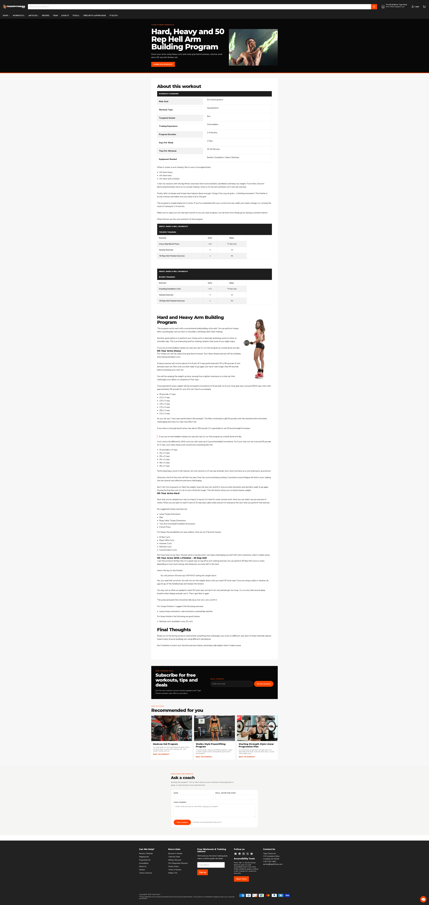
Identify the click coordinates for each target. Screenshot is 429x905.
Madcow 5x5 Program (165, 744)
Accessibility (144, 863)
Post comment (182, 822)
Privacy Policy (173, 866)
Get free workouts (264, 684)
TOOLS (75, 15)
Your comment (180, 802)
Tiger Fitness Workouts (162, 25)
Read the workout (161, 754)
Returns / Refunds (146, 853)
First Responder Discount (178, 863)
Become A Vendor (175, 853)
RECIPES (45, 15)
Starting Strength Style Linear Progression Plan (256, 745)
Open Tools (241, 879)
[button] (423, 899)
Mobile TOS (172, 873)
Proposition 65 (144, 860)
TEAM (55, 15)
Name (176, 793)
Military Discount (174, 860)
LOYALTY (65, 15)
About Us (142, 866)
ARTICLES (33, 15)
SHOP (5, 15)
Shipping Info (144, 857)
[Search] (374, 6)
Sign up (202, 872)
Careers (142, 870)
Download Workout (163, 64)
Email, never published (225, 793)
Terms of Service (145, 873)
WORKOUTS (18, 15)
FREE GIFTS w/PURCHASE (94, 15)
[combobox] (199, 6)
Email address (217, 679)
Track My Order (174, 857)
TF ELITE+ (113, 15)
